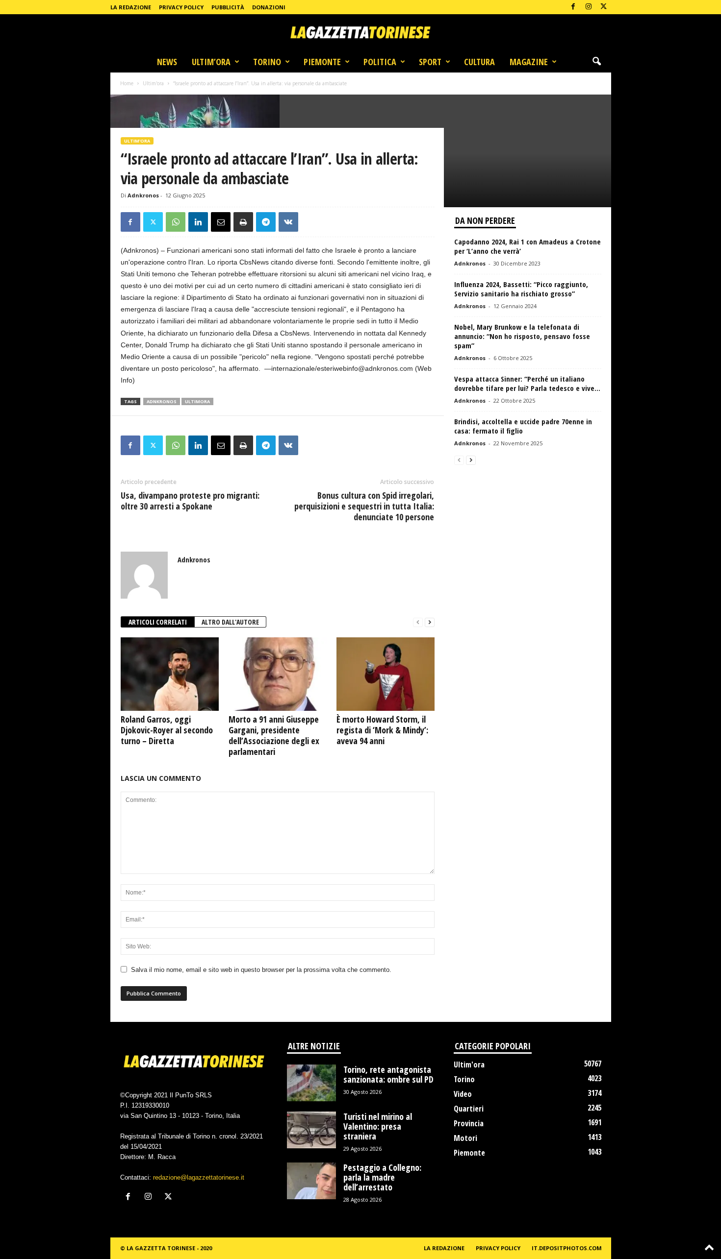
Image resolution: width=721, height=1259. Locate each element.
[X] (604, 7)
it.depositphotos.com (567, 1248)
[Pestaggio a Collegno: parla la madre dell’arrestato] (311, 1180)
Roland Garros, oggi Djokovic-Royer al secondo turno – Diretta (167, 730)
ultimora (197, 401)
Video (463, 1094)
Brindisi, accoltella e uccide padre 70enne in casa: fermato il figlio (523, 426)
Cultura (479, 62)
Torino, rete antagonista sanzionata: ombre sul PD (388, 1074)
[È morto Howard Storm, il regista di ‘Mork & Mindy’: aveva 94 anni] (385, 674)
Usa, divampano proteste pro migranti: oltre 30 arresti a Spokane (190, 500)
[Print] (243, 222)
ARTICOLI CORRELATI (158, 622)
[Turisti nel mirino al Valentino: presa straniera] (311, 1130)
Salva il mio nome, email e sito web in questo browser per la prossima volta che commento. (261, 969)
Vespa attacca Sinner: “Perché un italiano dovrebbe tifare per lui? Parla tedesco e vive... (527, 383)
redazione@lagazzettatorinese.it (198, 1177)
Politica (379, 62)
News (167, 62)
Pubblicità (227, 7)
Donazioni (268, 7)
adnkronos (162, 401)
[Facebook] (573, 7)
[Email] (221, 222)
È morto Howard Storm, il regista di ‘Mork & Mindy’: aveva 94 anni (382, 730)
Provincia (469, 1123)
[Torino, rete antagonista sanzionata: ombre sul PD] (311, 1083)
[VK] (288, 222)
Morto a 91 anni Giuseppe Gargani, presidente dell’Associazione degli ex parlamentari (274, 735)
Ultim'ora (153, 83)
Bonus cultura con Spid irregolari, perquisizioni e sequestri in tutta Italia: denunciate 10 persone (364, 506)
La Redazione (130, 7)
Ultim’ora (211, 62)
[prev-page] (418, 622)
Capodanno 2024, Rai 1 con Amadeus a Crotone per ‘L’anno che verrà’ (527, 246)
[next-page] (430, 622)
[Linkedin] (198, 222)
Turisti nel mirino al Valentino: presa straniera (377, 1126)
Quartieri (469, 1108)
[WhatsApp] (175, 222)
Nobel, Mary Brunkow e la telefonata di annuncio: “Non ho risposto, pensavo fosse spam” (522, 336)
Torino (267, 62)
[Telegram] (266, 222)
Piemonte (322, 62)
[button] (596, 62)
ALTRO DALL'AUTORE (230, 622)
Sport (430, 62)
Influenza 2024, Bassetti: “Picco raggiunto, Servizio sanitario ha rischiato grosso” (521, 288)
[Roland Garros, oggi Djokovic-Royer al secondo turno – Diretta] (170, 674)
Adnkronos (143, 195)
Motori (465, 1138)
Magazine (529, 62)
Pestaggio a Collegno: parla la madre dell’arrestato (382, 1177)
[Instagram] (588, 7)
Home (126, 83)
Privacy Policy (181, 7)
